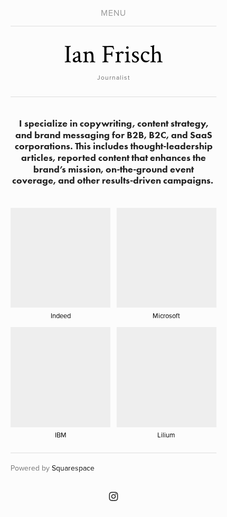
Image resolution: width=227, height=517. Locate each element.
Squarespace (73, 468)
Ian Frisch (113, 54)
